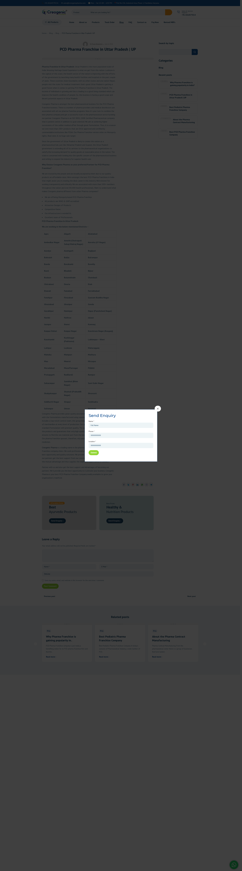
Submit (94, 452)
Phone (92, 431)
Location (92, 441)
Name (91, 421)
